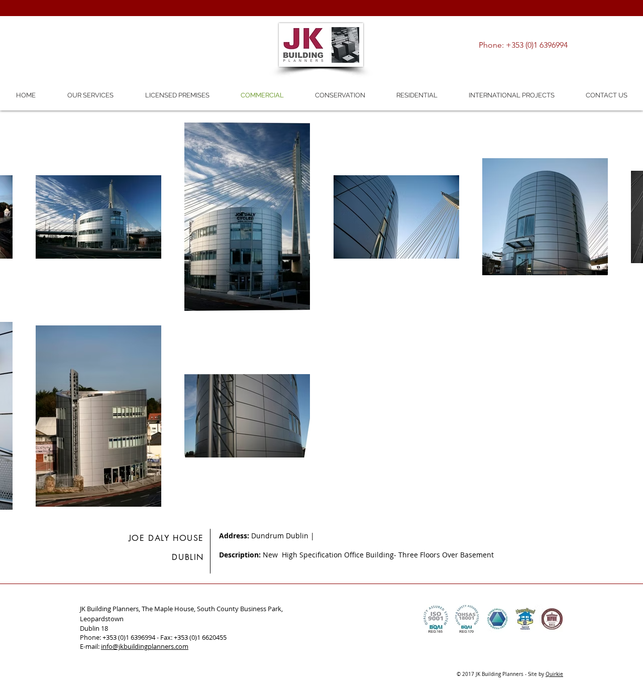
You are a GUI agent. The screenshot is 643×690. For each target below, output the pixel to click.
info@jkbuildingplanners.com (144, 646)
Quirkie (554, 674)
